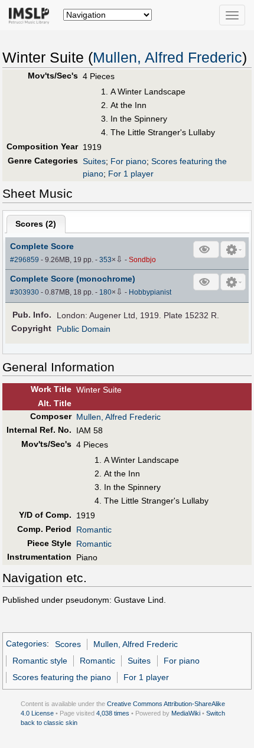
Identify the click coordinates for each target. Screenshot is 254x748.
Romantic (94, 529)
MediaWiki (185, 713)
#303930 (24, 292)
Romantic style (39, 660)
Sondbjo (142, 260)
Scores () (35, 223)
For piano (128, 161)
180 (105, 292)
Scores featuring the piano (61, 677)
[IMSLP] (31, 15)
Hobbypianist (150, 292)
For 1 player (131, 173)
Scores (68, 644)
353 (105, 260)
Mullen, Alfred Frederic (167, 58)
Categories (26, 644)
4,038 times (112, 713)
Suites (94, 161)
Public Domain (83, 329)
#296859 (24, 260)
